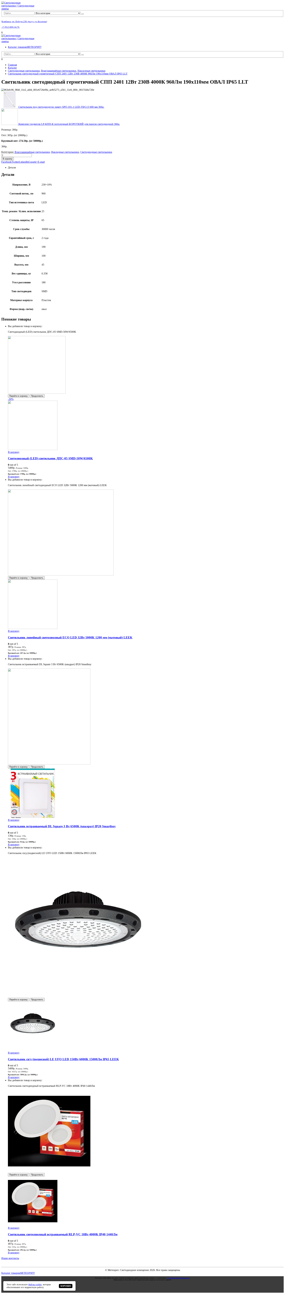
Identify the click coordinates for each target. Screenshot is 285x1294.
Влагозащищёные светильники (32, 152)
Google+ (33, 161)
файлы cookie (35, 1284)
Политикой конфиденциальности (178, 1278)
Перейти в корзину (18, 396)
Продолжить (37, 396)
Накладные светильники (65, 152)
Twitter (15, 161)
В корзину (8, 159)
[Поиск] (82, 13)
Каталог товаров (24, 47)
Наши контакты (10, 1258)
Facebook (6, 161)
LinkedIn (24, 161)
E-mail (41, 161)
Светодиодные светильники (96, 152)
